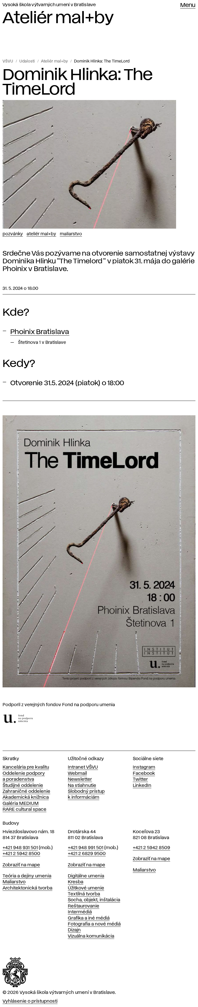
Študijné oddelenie (23, 786)
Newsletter (80, 779)
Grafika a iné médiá (89, 918)
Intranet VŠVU (83, 767)
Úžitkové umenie (86, 888)
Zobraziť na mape (21, 865)
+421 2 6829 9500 (87, 854)
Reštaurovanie (83, 906)
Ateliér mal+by (54, 61)
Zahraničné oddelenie (26, 791)
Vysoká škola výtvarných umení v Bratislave (49, 5)
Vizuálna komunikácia (91, 936)
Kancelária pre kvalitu (26, 767)
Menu (187, 5)
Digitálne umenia (86, 876)
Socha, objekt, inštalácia (94, 900)
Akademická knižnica (26, 797)
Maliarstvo (71, 234)
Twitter (140, 779)
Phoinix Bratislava (39, 332)
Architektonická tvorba (27, 888)
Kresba (75, 882)
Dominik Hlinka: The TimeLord (101, 61)
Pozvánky (13, 234)
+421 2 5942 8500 (21, 854)
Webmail (77, 773)
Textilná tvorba (84, 894)
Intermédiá (80, 912)
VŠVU (8, 61)
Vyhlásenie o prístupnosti (30, 1001)
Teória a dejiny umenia (27, 876)
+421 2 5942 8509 (151, 848)
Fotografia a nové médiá (94, 924)
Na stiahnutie (82, 786)
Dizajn (74, 930)
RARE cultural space (24, 809)
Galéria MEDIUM (21, 804)
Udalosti (27, 61)
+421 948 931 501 (20, 848)
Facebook (144, 773)
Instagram (144, 767)
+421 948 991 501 (85, 848)
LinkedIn (142, 786)
